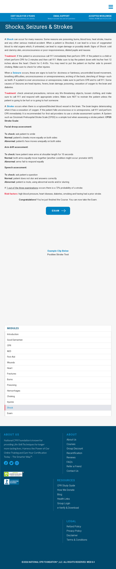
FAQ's (69, 462)
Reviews (71, 457)
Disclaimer (72, 535)
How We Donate (65, 489)
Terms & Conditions (77, 539)
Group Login (63, 503)
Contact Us (72, 470)
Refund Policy (74, 526)
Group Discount (75, 448)
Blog (59, 494)
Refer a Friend (74, 466)
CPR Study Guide (66, 485)
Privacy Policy (74, 530)
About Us (71, 439)
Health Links (63, 498)
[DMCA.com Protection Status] (28, 467)
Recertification (74, 453)
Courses (71, 444)
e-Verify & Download (68, 507)
